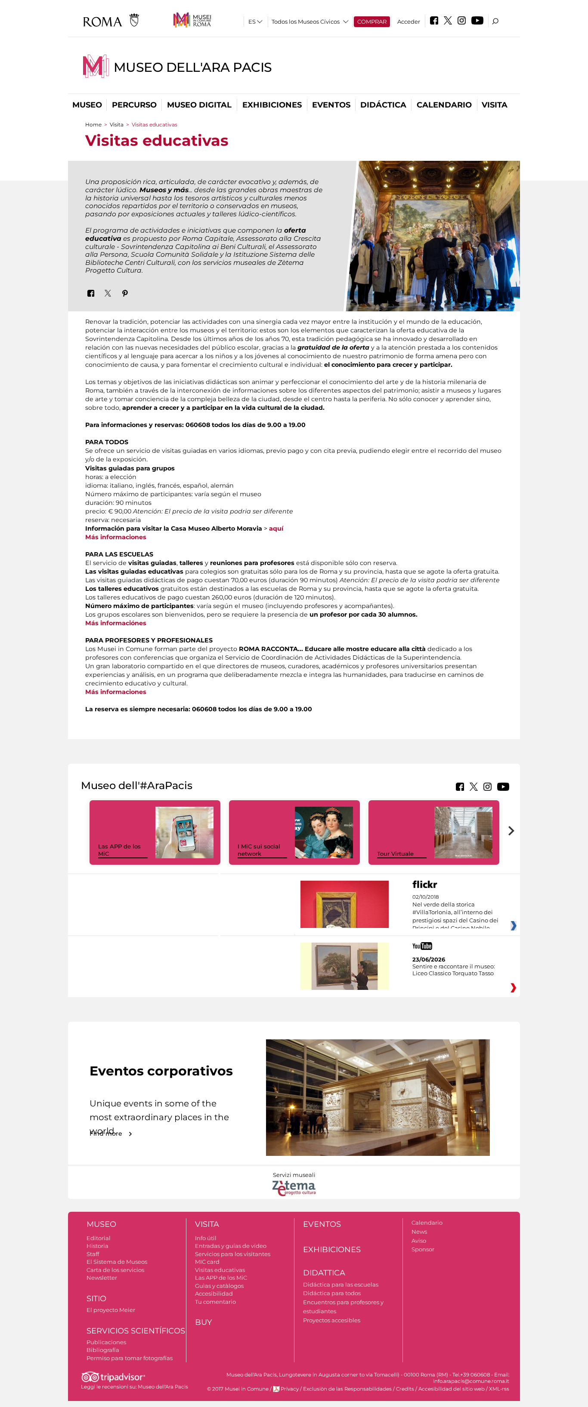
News (419, 1231)
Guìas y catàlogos (219, 1285)
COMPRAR (372, 21)
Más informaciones (115, 537)
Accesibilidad (214, 1293)
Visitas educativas (220, 1269)
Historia (97, 1245)
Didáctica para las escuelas (340, 1284)
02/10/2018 (455, 913)
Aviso (419, 1240)
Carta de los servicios (115, 1269)
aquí (276, 528)
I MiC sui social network (259, 850)
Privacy (290, 1389)
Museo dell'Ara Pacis (193, 67)
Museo (87, 105)
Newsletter (102, 1277)
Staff (93, 1253)
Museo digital (199, 105)
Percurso (134, 105)
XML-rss (499, 1389)
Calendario (444, 105)
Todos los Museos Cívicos (306, 21)
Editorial (99, 1238)
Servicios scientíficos (136, 1331)
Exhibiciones (272, 105)
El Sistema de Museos (117, 1261)
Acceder (408, 21)
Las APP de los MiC (221, 1277)
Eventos (331, 105)
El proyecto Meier (111, 1309)
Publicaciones (106, 1342)
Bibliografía (103, 1349)
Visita (495, 105)
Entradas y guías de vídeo (230, 1245)
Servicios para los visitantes (232, 1253)
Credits (405, 1389)
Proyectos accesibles (331, 1320)
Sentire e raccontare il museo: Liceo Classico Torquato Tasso (453, 970)
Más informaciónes (115, 623)
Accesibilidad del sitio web (451, 1389)
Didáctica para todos (332, 1293)
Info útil (206, 1238)
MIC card (207, 1261)
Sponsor (423, 1249)
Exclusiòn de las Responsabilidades (347, 1389)
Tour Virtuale (395, 853)
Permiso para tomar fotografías (130, 1358)
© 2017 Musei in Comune (238, 1389)
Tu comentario (215, 1301)
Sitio (96, 1299)
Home (93, 124)
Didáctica (383, 105)
